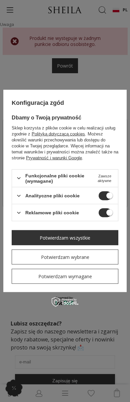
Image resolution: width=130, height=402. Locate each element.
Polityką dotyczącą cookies (58, 133)
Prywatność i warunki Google (54, 157)
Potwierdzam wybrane (65, 257)
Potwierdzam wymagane (65, 276)
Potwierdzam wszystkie (65, 237)
